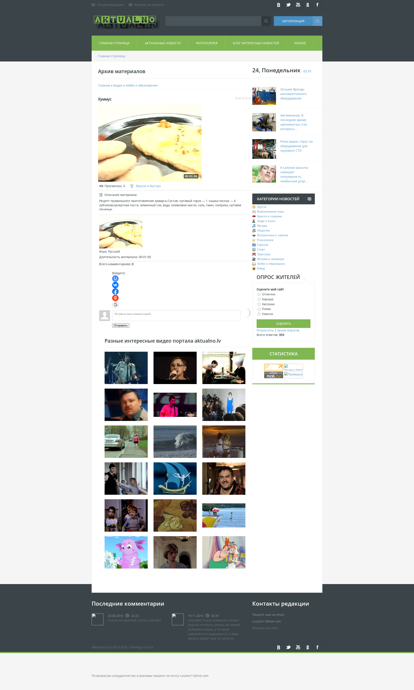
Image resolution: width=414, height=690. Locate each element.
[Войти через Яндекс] (115, 298)
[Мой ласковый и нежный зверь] (126, 478)
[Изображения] (120, 232)
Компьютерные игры (270, 211)
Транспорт (264, 254)
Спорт (261, 249)
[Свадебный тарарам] (223, 552)
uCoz (149, 647)
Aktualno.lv (100, 647)
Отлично (268, 294)
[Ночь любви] (223, 441)
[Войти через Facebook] (115, 291)
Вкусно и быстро (148, 186)
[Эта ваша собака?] (223, 478)
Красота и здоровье (269, 216)
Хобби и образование (142, 85)
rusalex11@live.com (194, 676)
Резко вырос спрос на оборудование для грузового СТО (296, 146)
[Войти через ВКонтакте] (115, 285)
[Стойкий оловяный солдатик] (175, 478)
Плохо (266, 309)
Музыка (262, 225)
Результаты (265, 330)
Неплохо (268, 304)
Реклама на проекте (149, 5)
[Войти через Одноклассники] (245, 313)
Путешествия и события (272, 235)
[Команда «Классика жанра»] (223, 515)
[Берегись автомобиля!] (126, 441)
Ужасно (267, 314)
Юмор (261, 268)
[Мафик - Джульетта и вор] (175, 367)
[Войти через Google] (115, 304)
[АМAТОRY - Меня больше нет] (126, 367)
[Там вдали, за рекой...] (175, 552)
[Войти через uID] (115, 278)
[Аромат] (126, 552)
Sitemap (136, 647)
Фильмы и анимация (270, 259)
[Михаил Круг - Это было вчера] (126, 404)
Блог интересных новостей (256, 43)
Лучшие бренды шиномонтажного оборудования (293, 93)
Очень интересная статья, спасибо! (134, 620)
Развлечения (265, 240)
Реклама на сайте (265, 628)
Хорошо (267, 299)
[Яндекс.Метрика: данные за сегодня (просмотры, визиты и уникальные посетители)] (293, 367)
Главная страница (114, 43)
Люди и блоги (266, 221)
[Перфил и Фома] (175, 515)
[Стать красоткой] (223, 367)
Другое (261, 206)
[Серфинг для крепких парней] (175, 441)
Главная (104, 85)
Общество (263, 230)
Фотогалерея (207, 43)
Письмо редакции (110, 5)
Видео (117, 85)
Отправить (121, 325)
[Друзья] (126, 515)
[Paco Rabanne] (223, 404)
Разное (300, 43)
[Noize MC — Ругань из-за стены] (175, 404)
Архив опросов (288, 330)
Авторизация (293, 21)
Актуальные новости (163, 43)
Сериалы (262, 244)
